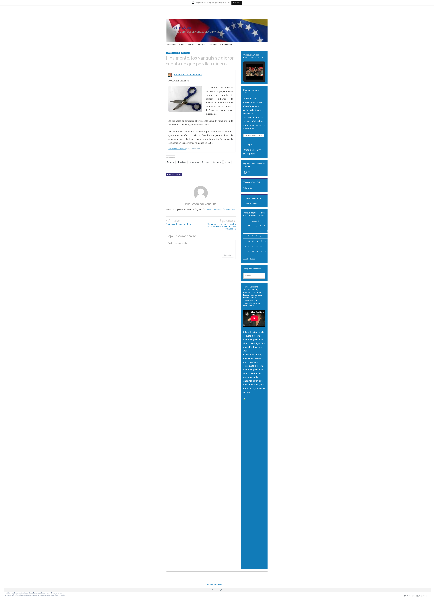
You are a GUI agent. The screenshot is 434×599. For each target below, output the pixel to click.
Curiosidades (226, 44)
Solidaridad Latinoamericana (188, 74)
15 (261, 241)
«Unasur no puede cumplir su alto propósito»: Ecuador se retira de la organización (221, 224)
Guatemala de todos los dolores (179, 222)
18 (245, 246)
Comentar (227, 255)
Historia (201, 44)
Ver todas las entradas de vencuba (221, 209)
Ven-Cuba (182, 27)
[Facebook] (245, 172)
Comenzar (236, 3)
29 (261, 251)
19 (249, 246)
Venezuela (171, 44)
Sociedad (213, 44)
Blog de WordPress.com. (217, 584)
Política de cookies (59, 595)
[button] (249, 73)
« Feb (245, 258)
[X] (249, 172)
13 (253, 241)
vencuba (185, 53)
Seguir (249, 144)
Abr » (252, 258)
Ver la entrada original (177, 148)
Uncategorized (175, 175)
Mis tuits (247, 188)
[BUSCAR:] (254, 276)
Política (190, 44)
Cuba (181, 44)
